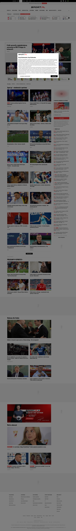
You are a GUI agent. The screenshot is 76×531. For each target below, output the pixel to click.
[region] (38, 65)
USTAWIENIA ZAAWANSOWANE (25, 76)
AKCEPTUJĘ (54, 76)
